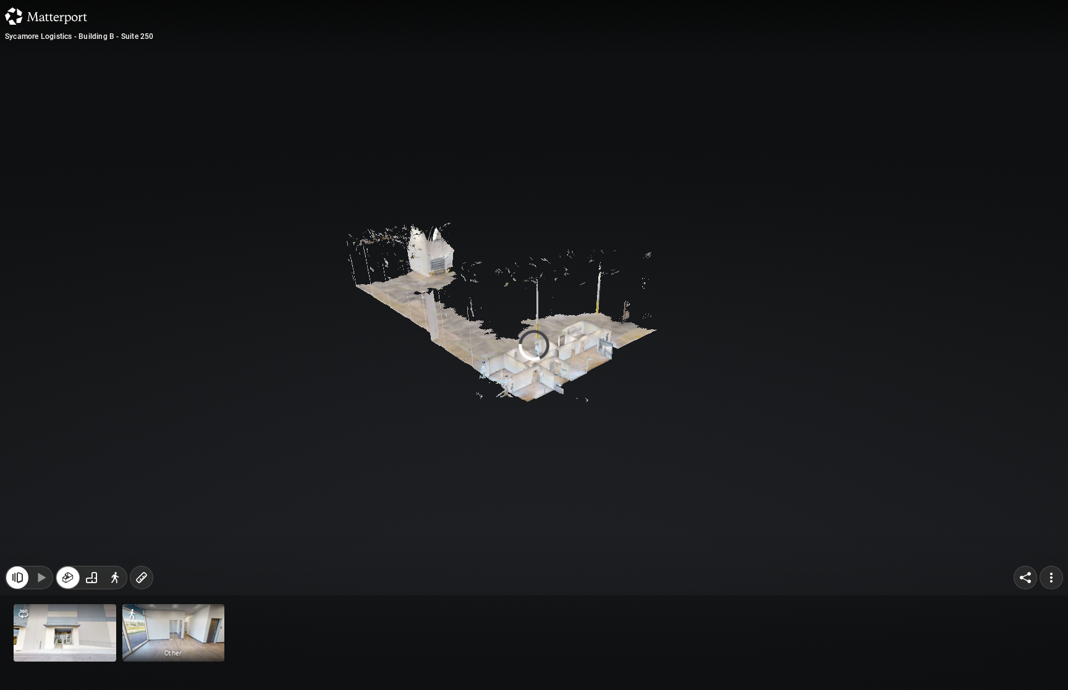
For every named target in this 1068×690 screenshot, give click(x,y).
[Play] (41, 577)
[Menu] (1051, 577)
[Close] (684, 106)
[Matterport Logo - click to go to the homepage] (46, 16)
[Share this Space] (1025, 577)
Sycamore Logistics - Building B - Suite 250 (79, 36)
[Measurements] (141, 577)
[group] (91, 577)
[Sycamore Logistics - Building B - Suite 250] (534, 345)
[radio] (68, 577)
